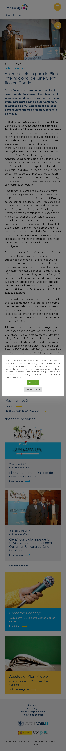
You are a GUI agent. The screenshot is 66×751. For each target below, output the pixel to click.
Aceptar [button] (33, 382)
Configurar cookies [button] (33, 389)
